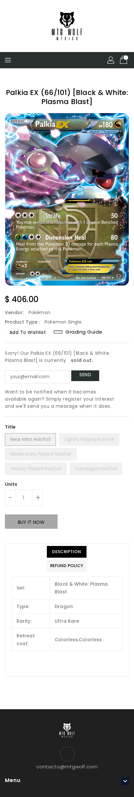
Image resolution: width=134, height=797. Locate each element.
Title (10, 427)
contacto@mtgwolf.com (67, 766)
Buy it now (31, 522)
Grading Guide (83, 332)
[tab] (67, 552)
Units (11, 484)
